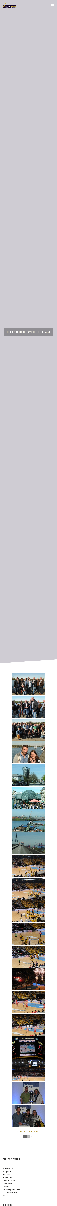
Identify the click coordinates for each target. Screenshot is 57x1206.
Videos (5, 1196)
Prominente (8, 1168)
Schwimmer (7, 1183)
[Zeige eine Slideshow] (28, 1131)
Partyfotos (7, 1171)
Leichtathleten (9, 1180)
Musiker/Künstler (10, 1192)
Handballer (7, 1177)
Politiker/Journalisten (11, 1189)
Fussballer (7, 1174)
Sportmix (6, 1186)
